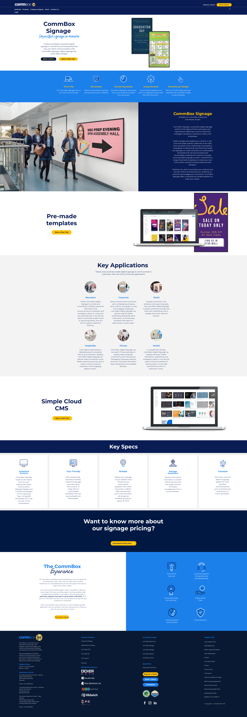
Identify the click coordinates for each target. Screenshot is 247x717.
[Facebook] (145, 703)
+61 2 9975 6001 (28, 684)
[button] (17, 9)
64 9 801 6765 (29, 707)
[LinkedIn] (155, 703)
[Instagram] (150, 703)
